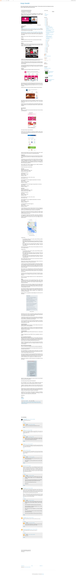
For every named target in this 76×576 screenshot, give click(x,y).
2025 (46, 19)
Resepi (46, 15)
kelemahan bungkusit (28, 402)
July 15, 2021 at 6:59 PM (27, 465)
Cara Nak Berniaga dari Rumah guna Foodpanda (51, 80)
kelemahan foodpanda (34, 402)
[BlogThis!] (31, 400)
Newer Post (22, 565)
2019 (46, 47)
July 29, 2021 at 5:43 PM (31, 500)
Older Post (41, 565)
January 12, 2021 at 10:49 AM (31, 419)
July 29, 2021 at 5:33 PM (31, 475)
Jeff (23, 450)
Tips (45, 13)
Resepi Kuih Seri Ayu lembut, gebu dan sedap (51, 72)
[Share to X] (32, 400)
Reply (23, 421)
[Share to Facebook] (33, 400)
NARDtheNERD (25, 419)
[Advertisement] (32, 411)
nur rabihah (24, 517)
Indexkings (45, 67)
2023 (46, 21)
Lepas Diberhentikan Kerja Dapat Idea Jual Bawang (50, 30)
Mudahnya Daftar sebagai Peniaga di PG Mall (49, 36)
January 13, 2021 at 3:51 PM (31, 424)
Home (32, 565)
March (47, 44)
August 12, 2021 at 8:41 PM (29, 517)
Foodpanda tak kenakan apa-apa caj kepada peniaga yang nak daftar (30, 28)
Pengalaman (46, 14)
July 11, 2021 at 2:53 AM (27, 450)
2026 (46, 18)
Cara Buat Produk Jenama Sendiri (50, 76)
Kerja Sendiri (25, 3)
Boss (25, 424)
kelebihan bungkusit (23, 402)
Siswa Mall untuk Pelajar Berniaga (50, 31)
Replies (25, 435)
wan (23, 465)
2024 (46, 20)
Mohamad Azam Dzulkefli (26, 529)
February (47, 45)
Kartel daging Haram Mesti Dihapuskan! (49, 38)
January (47, 46)
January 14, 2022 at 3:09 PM (33, 529)
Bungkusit (22, 398)
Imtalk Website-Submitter (47, 68)
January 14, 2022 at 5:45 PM (31, 534)
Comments (46, 60)
